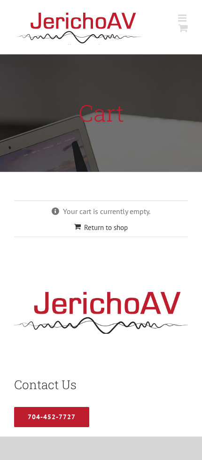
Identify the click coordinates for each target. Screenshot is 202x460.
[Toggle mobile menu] (183, 18)
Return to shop (106, 227)
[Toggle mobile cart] (183, 28)
